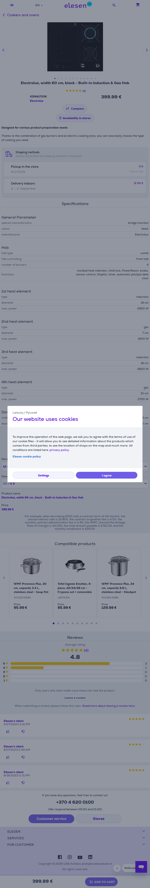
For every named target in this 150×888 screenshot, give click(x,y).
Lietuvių (18, 412)
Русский (31, 412)
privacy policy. (60, 450)
